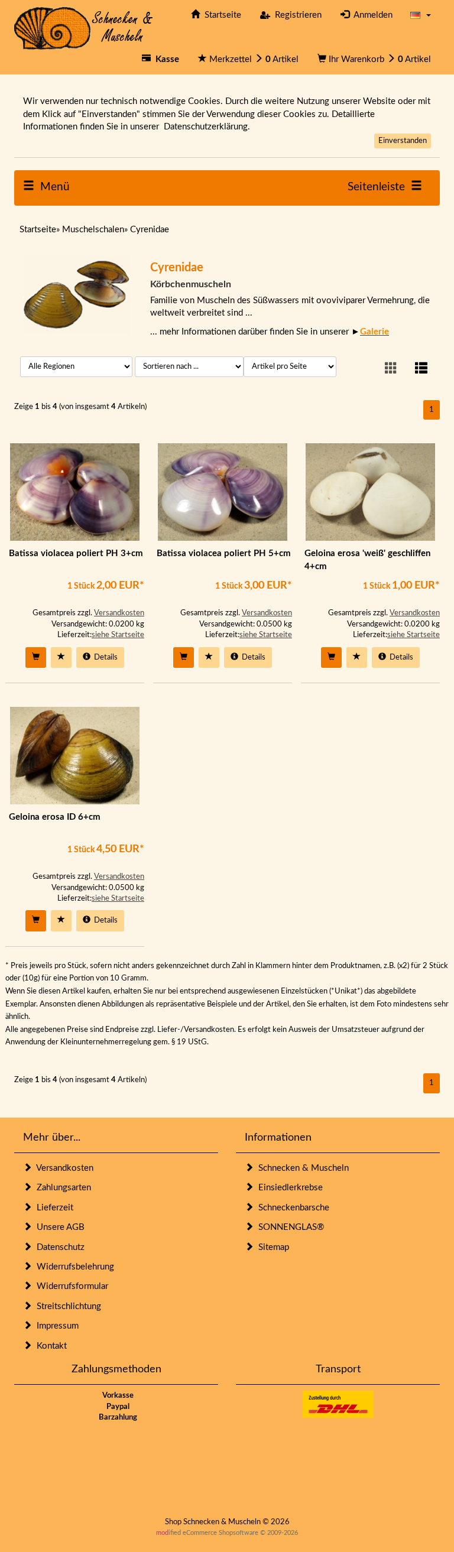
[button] (420, 15)
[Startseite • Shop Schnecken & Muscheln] (83, 27)
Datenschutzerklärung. (207, 126)
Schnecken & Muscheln (301, 1168)
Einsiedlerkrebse (288, 1187)
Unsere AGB (58, 1227)
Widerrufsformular (70, 1286)
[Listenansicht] (421, 369)
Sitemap (271, 1247)
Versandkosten (119, 613)
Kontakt (49, 1346)
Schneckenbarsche (291, 1207)
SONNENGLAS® (289, 1227)
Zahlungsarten (61, 1187)
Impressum (55, 1326)
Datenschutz (58, 1247)
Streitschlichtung (66, 1306)
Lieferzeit (52, 1207)
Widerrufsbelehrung (73, 1266)
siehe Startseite (118, 635)
